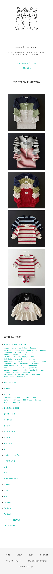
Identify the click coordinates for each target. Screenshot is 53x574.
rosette (24, 370)
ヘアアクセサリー (10, 461)
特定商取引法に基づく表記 (37, 561)
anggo (6, 348)
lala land (7, 363)
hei (34, 359)
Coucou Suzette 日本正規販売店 (16, 357)
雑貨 (5, 496)
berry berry (8, 350)
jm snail (21, 361)
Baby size (8, 398)
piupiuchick (33, 368)
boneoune (8, 352)
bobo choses (32, 350)
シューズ (7, 484)
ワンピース (8, 420)
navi (18, 368)
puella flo (34, 370)
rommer (7, 372)
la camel (42, 361)
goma (28, 359)
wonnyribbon (9, 377)
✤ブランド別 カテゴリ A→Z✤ (15, 344)
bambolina (23, 348)
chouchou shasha (11, 354)
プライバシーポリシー (14, 561)
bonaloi (43, 350)
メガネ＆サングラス (11, 479)
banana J (34, 348)
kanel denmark (10, 361)
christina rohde (30, 352)
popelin (16, 370)
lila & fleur (35, 363)
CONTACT (44, 555)
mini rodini (32, 366)
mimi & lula (21, 366)
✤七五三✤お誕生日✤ (11, 408)
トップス (7, 426)
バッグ (6, 490)
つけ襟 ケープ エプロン (12, 455)
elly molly (19, 359)
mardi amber (9, 366)
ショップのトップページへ (26, 63)
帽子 (5, 473)
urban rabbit (35, 374)
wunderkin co (22, 377)
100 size (35, 398)
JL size (6, 402)
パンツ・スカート (10, 431)
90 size (26, 398)
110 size (7, 400)
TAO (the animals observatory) (16, 374)
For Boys (7, 508)
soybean (16, 372)
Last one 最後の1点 (12, 520)
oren (24, 368)
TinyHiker (26, 372)
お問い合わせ (26, 68)
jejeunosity (32, 361)
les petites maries (21, 363)
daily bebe (8, 359)
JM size (38, 400)
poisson (7, 370)
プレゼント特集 (9, 414)
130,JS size (27, 400)
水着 (5, 467)
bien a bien (20, 350)
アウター (7, 437)
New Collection (10, 382)
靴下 (5, 449)
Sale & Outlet (9, 526)
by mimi (18, 352)
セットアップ (9, 443)
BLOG (31, 555)
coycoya (34, 357)
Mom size (16, 402)
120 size (16, 400)
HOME (7, 555)
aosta (14, 348)
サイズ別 (7, 394)
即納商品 (7, 388)
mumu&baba (9, 368)
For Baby (7, 502)
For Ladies (8, 514)
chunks (23, 354)
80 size (17, 398)
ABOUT (19, 555)
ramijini (44, 370)
